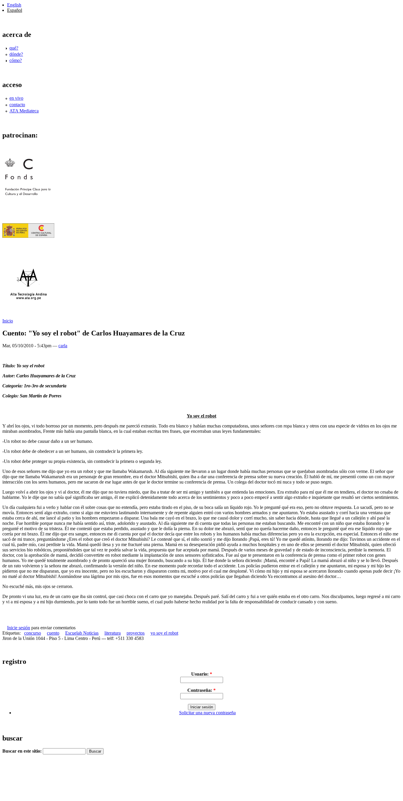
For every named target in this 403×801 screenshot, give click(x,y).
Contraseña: (201, 690)
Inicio (7, 320)
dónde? (16, 54)
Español (14, 10)
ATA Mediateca (24, 110)
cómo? (15, 60)
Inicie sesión (18, 627)
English (14, 4)
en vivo (16, 98)
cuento (53, 632)
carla (62, 345)
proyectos (136, 632)
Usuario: (201, 673)
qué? (13, 47)
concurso (32, 632)
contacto (17, 104)
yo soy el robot (164, 632)
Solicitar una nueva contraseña (207, 712)
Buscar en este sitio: (22, 751)
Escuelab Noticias (82, 632)
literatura (112, 632)
